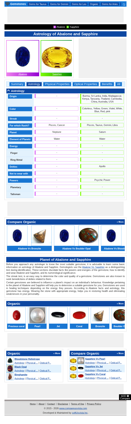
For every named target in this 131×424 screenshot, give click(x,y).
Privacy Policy (94, 404)
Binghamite (21, 374)
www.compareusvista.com (73, 408)
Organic (94, 4)
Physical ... (32, 362)
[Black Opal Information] (9, 369)
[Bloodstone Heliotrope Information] (9, 361)
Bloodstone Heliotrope (27, 359)
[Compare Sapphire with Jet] (77, 368)
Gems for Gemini (59, 4)
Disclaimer (63, 404)
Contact (51, 404)
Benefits (107, 84)
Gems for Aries (110, 4)
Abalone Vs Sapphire (93, 267)
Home (33, 404)
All (118, 84)
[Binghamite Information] (9, 376)
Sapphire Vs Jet (94, 366)
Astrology (34, 84)
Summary (17, 84)
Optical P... (45, 362)
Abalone (23, 74)
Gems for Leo (79, 4)
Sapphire (57, 74)
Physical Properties (57, 84)
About (41, 404)
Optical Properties (85, 84)
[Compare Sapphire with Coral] (77, 376)
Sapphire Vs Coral (95, 374)
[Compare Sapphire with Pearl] (77, 360)
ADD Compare (125, 397)
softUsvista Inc (80, 412)
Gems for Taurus (37, 4)
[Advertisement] (65, 15)
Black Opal (21, 366)
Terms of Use (77, 404)
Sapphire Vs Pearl (95, 358)
